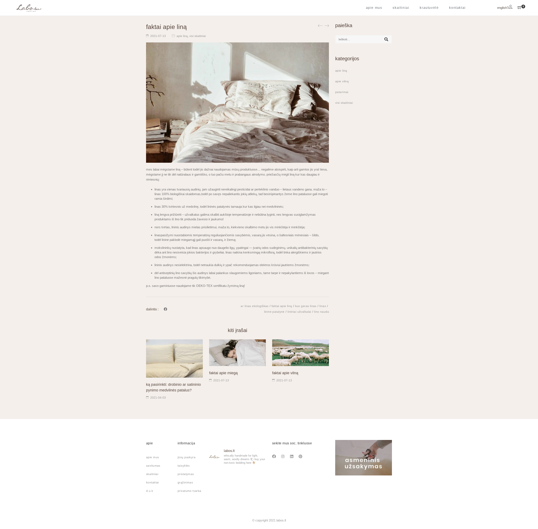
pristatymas (186, 474)
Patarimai (341, 92)
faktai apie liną (282, 306)
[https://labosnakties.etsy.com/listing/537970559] (257, 486)
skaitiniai (152, 474)
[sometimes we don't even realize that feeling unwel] (257, 474)
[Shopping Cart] (519, 8)
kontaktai (152, 482)
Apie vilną (342, 81)
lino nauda (321, 311)
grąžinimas (185, 482)
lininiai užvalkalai (299, 311)
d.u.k (149, 490)
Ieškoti (386, 39)
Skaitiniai (401, 7)
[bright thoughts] (218, 474)
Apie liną (182, 36)
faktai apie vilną (285, 373)
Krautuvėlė (429, 7)
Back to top (530, 518)
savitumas (153, 465)
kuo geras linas (305, 306)
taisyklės (184, 465)
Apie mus (374, 7)
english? (503, 7)
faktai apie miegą (223, 373)
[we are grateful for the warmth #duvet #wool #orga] (237, 486)
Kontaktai (457, 7)
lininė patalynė (274, 311)
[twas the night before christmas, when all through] (237, 474)
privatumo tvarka (189, 490)
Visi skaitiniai (197, 36)
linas (322, 306)
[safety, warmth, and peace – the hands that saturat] (218, 486)
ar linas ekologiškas (254, 306)
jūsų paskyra (186, 457)
